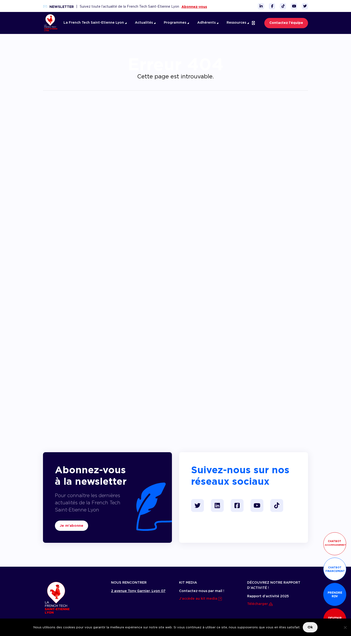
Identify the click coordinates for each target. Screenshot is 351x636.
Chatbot (335, 543)
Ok (310, 627)
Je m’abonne (71, 525)
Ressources (237, 23)
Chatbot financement (335, 569)
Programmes (175, 23)
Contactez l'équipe (286, 23)
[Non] (345, 627)
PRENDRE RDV (335, 594)
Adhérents (207, 23)
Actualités (144, 23)
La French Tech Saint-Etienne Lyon (94, 23)
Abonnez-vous (194, 7)
